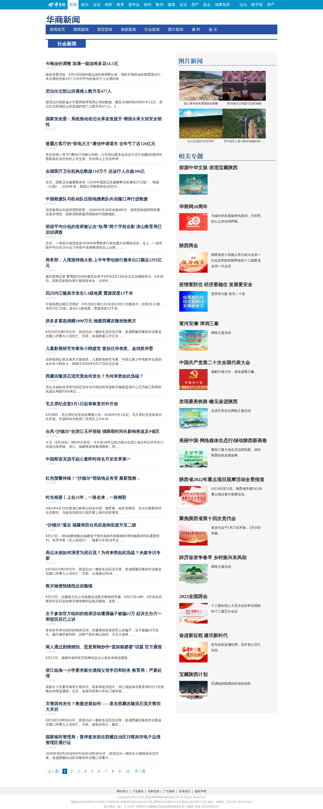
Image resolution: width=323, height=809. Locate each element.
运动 (96, 5)
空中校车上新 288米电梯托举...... (244, 141)
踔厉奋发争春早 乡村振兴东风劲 (213, 557)
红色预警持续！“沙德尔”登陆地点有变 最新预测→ (93, 478)
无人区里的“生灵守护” (201, 141)
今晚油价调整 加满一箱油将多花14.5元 (82, 63)
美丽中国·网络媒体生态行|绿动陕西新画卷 (223, 440)
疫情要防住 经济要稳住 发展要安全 (216, 284)
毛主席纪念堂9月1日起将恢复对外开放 (82, 403)
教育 (120, 5)
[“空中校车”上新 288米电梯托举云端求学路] (244, 123)
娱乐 (85, 5)
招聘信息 (153, 791)
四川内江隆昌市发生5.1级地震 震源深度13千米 (89, 293)
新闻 (73, 5)
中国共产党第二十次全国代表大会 (214, 362)
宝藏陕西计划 (193, 674)
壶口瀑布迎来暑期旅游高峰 (201, 103)
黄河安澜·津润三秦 (199, 323)
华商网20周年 (193, 206)
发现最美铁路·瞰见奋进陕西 (208, 401)
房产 (195, 5)
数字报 (257, 5)
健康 (171, 5)
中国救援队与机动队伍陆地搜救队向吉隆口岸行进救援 (97, 199)
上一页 (53, 771)
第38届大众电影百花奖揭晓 (244, 103)
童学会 (134, 5)
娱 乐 (213, 29)
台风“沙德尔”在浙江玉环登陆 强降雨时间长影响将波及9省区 (103, 431)
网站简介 (122, 791)
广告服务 (169, 791)
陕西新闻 (81, 29)
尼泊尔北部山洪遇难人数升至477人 (79, 91)
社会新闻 (152, 29)
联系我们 (185, 791)
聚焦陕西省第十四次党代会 (207, 518)
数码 (159, 5)
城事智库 (222, 5)
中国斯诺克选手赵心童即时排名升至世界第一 (88, 459)
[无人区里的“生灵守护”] (201, 123)
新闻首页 (57, 29)
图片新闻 (175, 29)
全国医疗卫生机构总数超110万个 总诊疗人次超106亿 (95, 171)
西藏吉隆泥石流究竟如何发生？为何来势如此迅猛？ (95, 376)
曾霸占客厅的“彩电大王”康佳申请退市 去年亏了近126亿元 (100, 143)
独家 (108, 5)
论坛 (243, 5)
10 (127, 771)
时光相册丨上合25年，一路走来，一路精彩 (86, 497)
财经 (148, 5)
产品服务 (138, 791)
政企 (207, 5)
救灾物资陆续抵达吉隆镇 (69, 586)
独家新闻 (128, 29)
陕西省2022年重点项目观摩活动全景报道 (221, 479)
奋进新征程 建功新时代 (203, 635)
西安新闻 (104, 29)
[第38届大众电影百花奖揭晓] (244, 85)
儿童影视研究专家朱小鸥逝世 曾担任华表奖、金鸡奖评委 (99, 348)
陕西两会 (188, 245)
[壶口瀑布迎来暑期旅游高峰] (201, 85)
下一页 (140, 771)
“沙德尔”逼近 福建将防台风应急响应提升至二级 (91, 525)
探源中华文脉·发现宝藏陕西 (208, 167)
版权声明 (200, 791)
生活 (183, 5)
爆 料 (196, 29)
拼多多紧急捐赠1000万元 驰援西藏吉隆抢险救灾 (91, 320)
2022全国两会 (193, 596)
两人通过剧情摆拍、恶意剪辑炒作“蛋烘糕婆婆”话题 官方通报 (104, 647)
